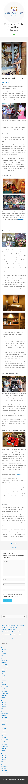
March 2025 (4, 653)
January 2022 (4, 737)
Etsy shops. (19, 474)
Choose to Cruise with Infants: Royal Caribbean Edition (13, 625)
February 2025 (4, 655)
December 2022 (5, 713)
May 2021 (4, 755)
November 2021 (5, 742)
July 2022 (3, 724)
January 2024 (4, 684)
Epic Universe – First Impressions (8, 629)
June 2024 (4, 673)
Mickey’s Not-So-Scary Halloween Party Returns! (12, 632)
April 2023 (4, 704)
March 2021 (4, 759)
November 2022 (5, 715)
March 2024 (4, 680)
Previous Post (14, 543)
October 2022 (4, 717)
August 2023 (4, 695)
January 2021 (4, 764)
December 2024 (5, 660)
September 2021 (5, 746)
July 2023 (3, 697)
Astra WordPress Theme (17, 781)
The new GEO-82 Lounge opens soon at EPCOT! (11, 634)
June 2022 (4, 726)
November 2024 (5, 662)
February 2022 (4, 735)
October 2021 (4, 744)
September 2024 (5, 666)
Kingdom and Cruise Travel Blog (14, 25)
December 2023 (5, 686)
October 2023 (4, 691)
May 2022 (4, 728)
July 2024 (3, 671)
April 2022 (4, 731)
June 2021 (4, 753)
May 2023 (4, 702)
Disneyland (24, 81)
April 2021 (4, 757)
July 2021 (3, 750)
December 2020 (5, 766)
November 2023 (5, 689)
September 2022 (5, 719)
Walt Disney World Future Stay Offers (9, 627)
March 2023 (4, 706)
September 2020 (5, 772)
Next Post (14, 547)
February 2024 (4, 682)
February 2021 (4, 761)
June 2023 (4, 700)
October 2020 (4, 770)
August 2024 (4, 669)
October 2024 (4, 664)
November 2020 (5, 768)
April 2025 (4, 651)
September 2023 (5, 693)
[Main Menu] (14, 35)
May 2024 (4, 675)
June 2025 (4, 647)
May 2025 (4, 649)
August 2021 (4, 748)
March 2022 (4, 733)
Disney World (18, 81)
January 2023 (4, 711)
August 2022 (4, 722)
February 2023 (4, 708)
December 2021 (5, 739)
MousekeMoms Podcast (10, 639)
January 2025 (4, 658)
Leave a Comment (5, 81)
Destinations (12, 81)
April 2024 (4, 678)
